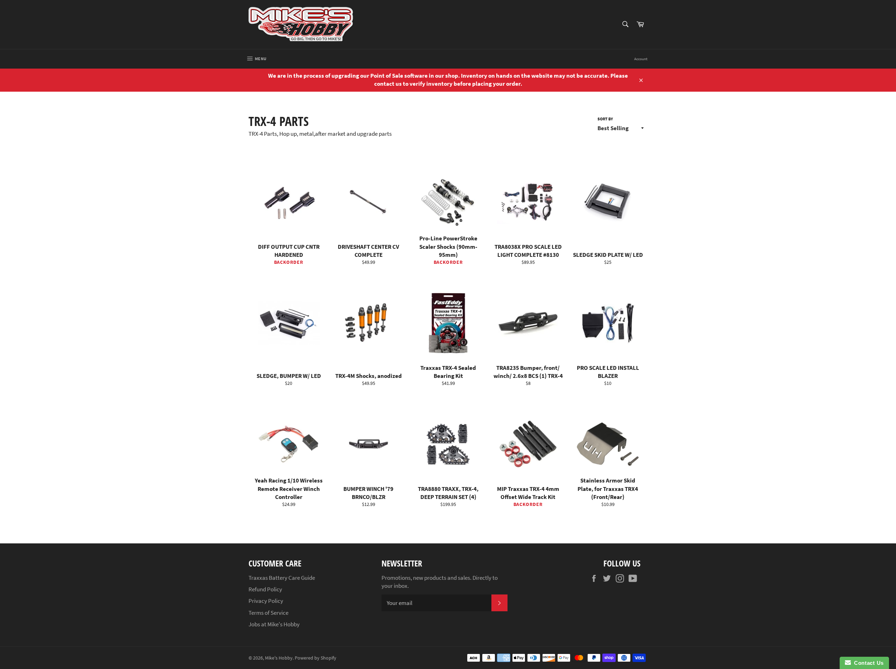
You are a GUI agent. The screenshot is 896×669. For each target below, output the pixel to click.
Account (641, 58)
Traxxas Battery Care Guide (281, 578)
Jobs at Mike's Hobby (274, 624)
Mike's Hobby (279, 658)
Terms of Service (268, 613)
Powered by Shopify (315, 658)
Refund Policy (265, 589)
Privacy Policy (265, 601)
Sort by (605, 118)
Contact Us (867, 663)
